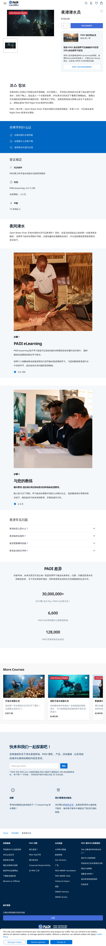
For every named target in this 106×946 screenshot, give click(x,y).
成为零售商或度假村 (89, 879)
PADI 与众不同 (35, 854)
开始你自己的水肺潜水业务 (92, 863)
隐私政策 (69, 804)
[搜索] (86, 4)
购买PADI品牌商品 (10, 870)
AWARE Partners (62, 891)
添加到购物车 (86, 25)
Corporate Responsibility (39, 865)
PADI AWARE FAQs (62, 876)
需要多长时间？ (87, 874)
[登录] (91, 4)
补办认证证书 (8, 854)
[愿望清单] (96, 4)
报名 (64, 766)
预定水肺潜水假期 (10, 865)
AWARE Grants (61, 897)
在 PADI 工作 (34, 870)
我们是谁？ (33, 849)
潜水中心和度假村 (88, 858)
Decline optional (38, 942)
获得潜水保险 (8, 860)
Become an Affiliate (11, 881)
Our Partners (60, 860)
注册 (53, 918)
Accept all (61, 942)
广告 (57, 865)
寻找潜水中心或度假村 (12, 849)
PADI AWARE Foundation (65, 870)
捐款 (57, 886)
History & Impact (62, 881)
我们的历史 (33, 860)
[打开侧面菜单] (5, 3)
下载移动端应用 (9, 876)
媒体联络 (58, 854)
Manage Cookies (15, 942)
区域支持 (84, 884)
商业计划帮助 (86, 868)
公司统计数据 (60, 849)
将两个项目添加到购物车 (82, 67)
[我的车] (101, 4)
